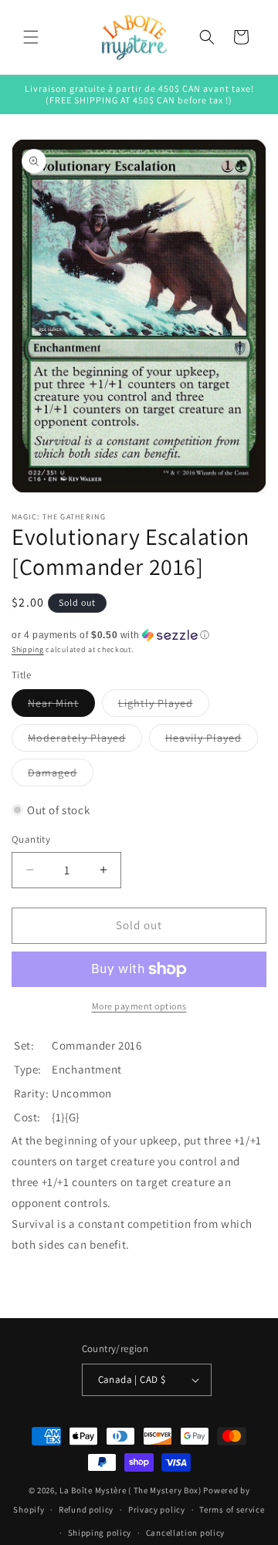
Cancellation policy (185, 1532)
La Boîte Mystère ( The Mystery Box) (130, 1490)
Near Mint (61, 706)
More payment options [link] (139, 1006)
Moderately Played (85, 741)
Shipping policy (100, 1532)
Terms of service (231, 1509)
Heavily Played (211, 741)
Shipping (28, 649)
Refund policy (86, 1509)
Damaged (60, 775)
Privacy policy (156, 1509)
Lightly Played (163, 706)
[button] (31, 37)
